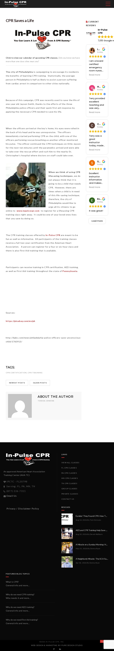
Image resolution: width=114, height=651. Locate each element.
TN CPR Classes (69, 483)
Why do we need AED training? (20, 607)
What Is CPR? (12, 582)
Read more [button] (94, 75)
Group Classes (69, 488)
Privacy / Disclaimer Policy (23, 508)
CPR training (35, 373)
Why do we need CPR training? (20, 594)
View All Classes (70, 462)
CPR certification (16, 373)
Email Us (12, 495)
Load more (97, 220)
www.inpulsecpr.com (28, 210)
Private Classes (69, 494)
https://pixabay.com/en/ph (20, 321)
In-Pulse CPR (53, 235)
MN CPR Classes (69, 478)
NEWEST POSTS (17, 383)
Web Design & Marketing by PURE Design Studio (56, 645)
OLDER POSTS (40, 383)
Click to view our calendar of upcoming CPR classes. (32, 58)
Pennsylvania (69, 271)
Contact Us (67, 499)
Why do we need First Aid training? (22, 619)
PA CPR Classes (69, 473)
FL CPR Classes (69, 468)
